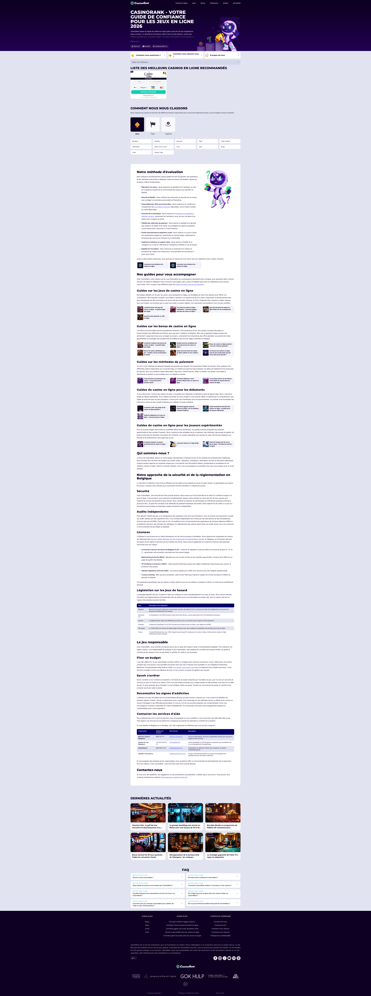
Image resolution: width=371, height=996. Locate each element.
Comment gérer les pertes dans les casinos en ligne (182, 936)
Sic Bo (147, 929)
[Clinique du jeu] (218, 976)
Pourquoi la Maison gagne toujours (182, 922)
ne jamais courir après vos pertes (186, 667)
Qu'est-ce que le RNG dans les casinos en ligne (182, 932)
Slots (147, 932)
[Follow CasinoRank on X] (225, 958)
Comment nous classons (220, 932)
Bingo (147, 922)
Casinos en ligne (181, 3)
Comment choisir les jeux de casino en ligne (182, 925)
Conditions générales (154, 993)
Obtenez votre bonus (148, 92)
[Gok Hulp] (192, 976)
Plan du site (220, 993)
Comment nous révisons (220, 929)
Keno (147, 925)
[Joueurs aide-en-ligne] (160, 976)
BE (132, 958)
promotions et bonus (162, 207)
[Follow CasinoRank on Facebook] (215, 958)
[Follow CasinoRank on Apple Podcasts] (238, 958)
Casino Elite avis (148, 95)
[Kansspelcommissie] (136, 976)
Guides (225, 3)
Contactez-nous (220, 925)
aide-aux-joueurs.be (176, 736)
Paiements (214, 3)
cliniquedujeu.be (175, 742)
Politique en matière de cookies (188, 993)
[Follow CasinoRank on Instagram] (220, 958)
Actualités (236, 3)
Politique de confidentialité (220, 936)
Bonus (203, 3)
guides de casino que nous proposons (189, 284)
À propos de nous (220, 922)
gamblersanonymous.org (178, 753)
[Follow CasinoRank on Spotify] (234, 958)
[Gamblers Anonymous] (236, 976)
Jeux (194, 3)
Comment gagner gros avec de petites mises (182, 929)
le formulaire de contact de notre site (173, 777)
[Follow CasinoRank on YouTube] (229, 958)
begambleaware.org (176, 748)
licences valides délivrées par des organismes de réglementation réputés (177, 539)
